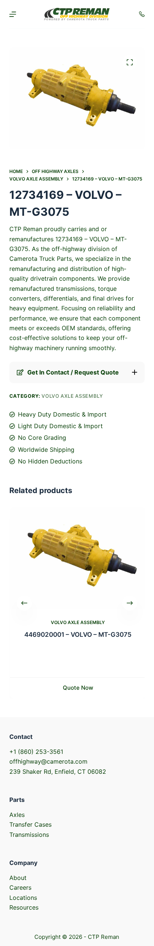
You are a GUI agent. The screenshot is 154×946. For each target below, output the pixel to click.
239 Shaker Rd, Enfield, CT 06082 (57, 771)
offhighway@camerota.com (48, 761)
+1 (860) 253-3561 (36, 751)
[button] (77, 372)
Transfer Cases (30, 824)
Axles (17, 814)
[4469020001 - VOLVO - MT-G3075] (77, 558)
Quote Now (77, 687)
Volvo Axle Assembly (72, 396)
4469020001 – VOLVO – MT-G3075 (77, 634)
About (18, 877)
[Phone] (142, 14)
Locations (23, 897)
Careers (20, 887)
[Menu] (12, 14)
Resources (23, 907)
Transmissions (29, 834)
